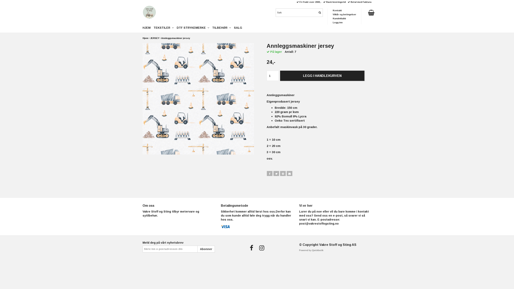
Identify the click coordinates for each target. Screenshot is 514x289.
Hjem (145, 38)
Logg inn (338, 22)
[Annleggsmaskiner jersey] (198, 99)
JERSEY (154, 38)
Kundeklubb (339, 18)
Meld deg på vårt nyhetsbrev (163, 242)
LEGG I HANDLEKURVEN (322, 75)
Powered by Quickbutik (311, 250)
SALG (238, 27)
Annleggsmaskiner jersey (175, 38)
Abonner (206, 249)
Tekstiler (163, 27)
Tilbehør (220, 27)
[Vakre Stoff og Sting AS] (149, 12)
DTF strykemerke (192, 27)
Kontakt (337, 10)
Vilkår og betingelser (344, 14)
